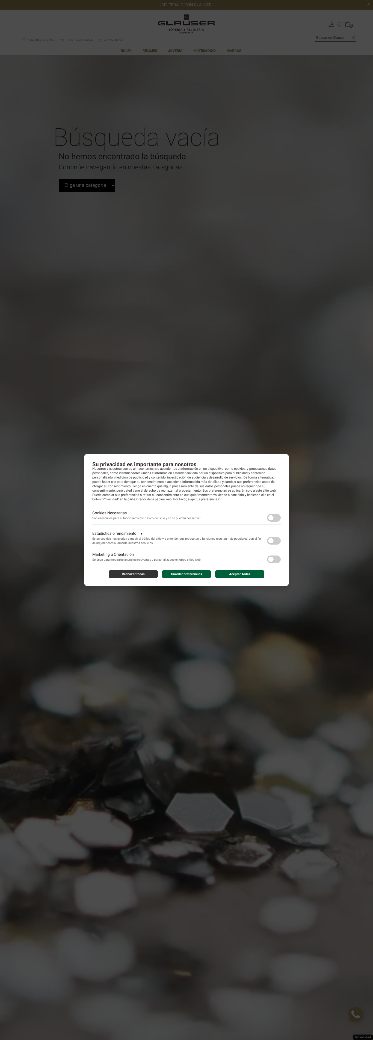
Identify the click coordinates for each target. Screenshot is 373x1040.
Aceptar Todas (239, 574)
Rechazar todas (133, 574)
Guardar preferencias (186, 574)
